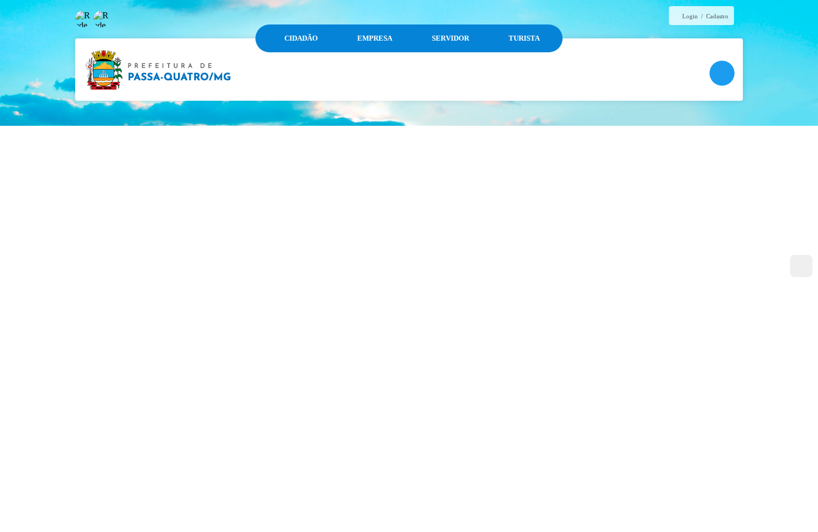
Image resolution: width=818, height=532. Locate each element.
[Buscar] (722, 73)
